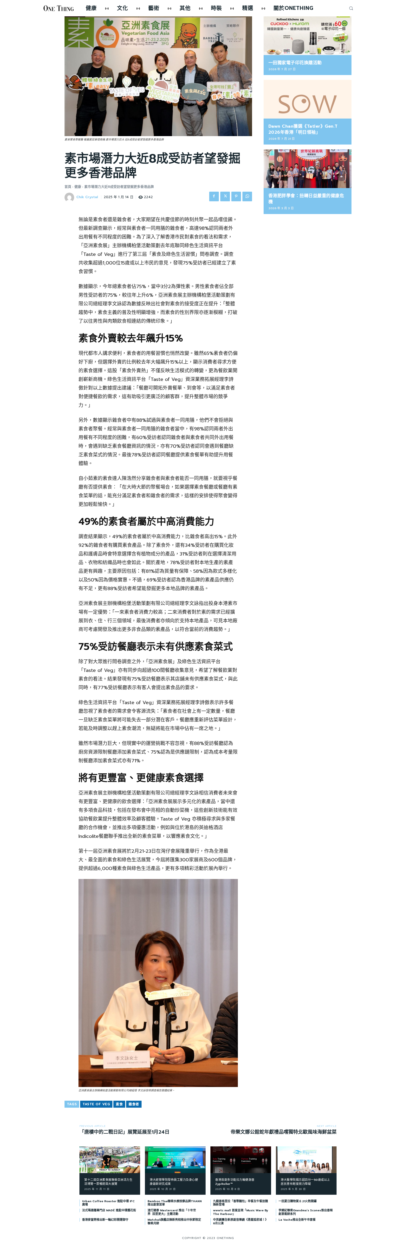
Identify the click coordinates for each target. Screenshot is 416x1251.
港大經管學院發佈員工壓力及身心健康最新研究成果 (174, 1182)
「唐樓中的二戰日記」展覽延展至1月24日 (124, 1132)
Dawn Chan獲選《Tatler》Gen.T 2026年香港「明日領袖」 (303, 129)
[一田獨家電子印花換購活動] (307, 35)
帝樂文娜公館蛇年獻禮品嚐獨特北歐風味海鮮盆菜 (284, 1132)
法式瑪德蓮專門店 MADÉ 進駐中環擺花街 (109, 1210)
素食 (119, 1104)
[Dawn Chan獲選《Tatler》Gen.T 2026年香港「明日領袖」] (307, 99)
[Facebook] (214, 196)
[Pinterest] (236, 196)
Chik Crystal (87, 197)
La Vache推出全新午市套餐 (297, 1220)
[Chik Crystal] (70, 197)
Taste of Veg (96, 1104)
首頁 (68, 186)
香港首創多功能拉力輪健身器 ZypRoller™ (234, 1182)
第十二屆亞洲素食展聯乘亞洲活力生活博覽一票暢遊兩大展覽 (108, 1182)
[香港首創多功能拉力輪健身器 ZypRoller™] (240, 1159)
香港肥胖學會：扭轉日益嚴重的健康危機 (306, 198)
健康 (77, 186)
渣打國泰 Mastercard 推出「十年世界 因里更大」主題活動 (172, 1212)
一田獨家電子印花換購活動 (295, 62)
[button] (351, 8)
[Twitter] (225, 196)
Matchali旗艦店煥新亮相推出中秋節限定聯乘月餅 (174, 1221)
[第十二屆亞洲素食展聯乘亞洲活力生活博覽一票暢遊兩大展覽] (109, 1159)
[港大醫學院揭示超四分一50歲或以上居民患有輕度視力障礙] (306, 1159)
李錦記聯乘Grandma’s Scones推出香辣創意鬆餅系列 (306, 1212)
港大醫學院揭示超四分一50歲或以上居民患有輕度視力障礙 (305, 1182)
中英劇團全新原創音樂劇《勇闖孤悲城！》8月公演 (240, 1221)
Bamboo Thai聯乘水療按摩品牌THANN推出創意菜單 (175, 1203)
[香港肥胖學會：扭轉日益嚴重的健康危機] (307, 168)
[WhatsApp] (247, 196)
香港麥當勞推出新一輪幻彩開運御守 (105, 1220)
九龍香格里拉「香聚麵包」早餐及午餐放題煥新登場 (240, 1203)
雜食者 (134, 1104)
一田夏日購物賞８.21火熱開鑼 (298, 1201)
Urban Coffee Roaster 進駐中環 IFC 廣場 (108, 1203)
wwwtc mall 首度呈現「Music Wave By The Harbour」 (240, 1212)
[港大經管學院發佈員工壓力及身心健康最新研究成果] (175, 1159)
